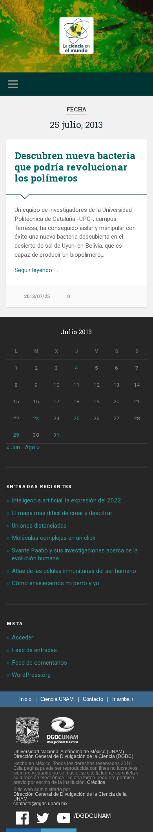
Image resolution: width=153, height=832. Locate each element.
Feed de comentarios (39, 662)
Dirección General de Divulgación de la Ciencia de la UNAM (70, 796)
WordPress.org (31, 674)
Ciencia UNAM (57, 699)
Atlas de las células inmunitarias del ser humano (74, 570)
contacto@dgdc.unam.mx (40, 803)
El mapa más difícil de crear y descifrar (62, 513)
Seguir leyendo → (37, 270)
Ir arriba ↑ (123, 699)
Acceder (22, 637)
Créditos (96, 782)
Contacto (93, 699)
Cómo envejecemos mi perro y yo (55, 583)
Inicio (25, 699)
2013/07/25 (37, 296)
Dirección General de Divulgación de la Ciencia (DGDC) (73, 756)
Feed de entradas (34, 650)
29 (16, 435)
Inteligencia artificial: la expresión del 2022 (66, 500)
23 (36, 418)
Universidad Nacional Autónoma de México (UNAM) (68, 751)
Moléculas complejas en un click (53, 537)
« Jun (13, 447)
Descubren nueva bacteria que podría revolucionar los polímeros (75, 167)
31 (56, 435)
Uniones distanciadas (39, 525)
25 (76, 418)
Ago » (32, 447)
